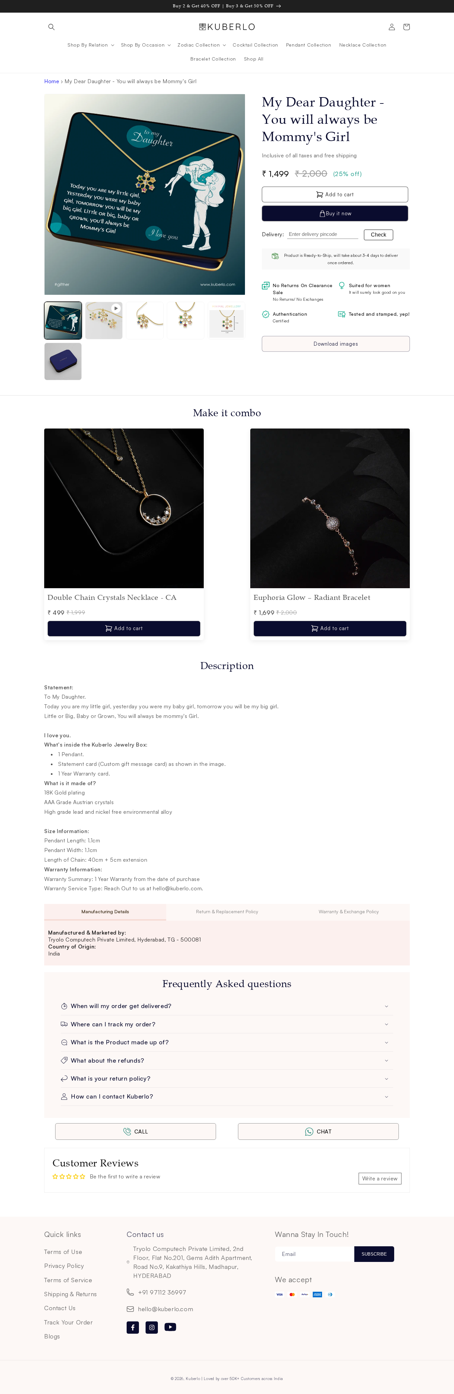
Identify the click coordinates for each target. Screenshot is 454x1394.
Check (378, 235)
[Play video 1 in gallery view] (104, 320)
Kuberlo (193, 1378)
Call (141, 1131)
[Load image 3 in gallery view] (185, 320)
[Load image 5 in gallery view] (63, 361)
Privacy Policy (64, 1265)
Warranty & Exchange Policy (349, 911)
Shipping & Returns (70, 1294)
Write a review (380, 1178)
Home (51, 81)
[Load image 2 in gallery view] (145, 320)
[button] (51, 27)
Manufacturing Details (105, 911)
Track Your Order (68, 1322)
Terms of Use (63, 1251)
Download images (336, 344)
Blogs (52, 1336)
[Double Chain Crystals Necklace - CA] (124, 586)
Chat (324, 1131)
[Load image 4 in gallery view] (226, 320)
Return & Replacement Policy (227, 911)
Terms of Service (68, 1280)
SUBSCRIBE (374, 1254)
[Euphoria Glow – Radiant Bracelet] (330, 586)
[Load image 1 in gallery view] (63, 320)
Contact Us (60, 1307)
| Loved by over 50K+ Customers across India (242, 1378)
